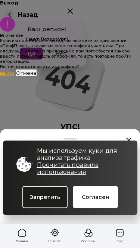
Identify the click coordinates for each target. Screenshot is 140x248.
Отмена (26, 73)
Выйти (7, 73)
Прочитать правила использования (68, 168)
